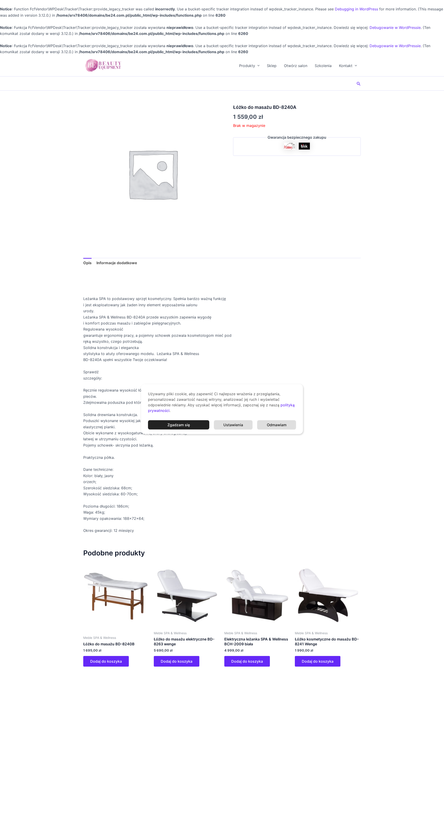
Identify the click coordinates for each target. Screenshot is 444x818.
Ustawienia (233, 425)
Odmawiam (277, 425)
